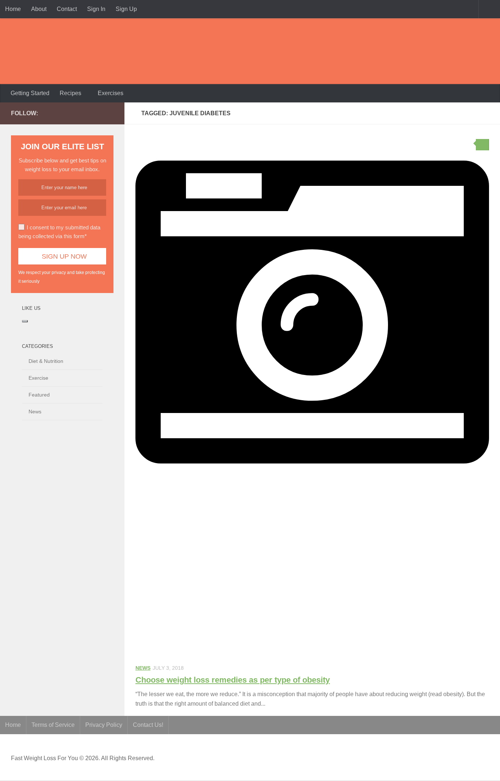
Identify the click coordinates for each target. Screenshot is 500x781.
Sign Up (126, 9)
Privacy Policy (103, 725)
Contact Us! (148, 725)
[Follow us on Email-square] (109, 113)
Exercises (110, 93)
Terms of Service (53, 725)
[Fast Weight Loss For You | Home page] (56, 51)
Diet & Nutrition (46, 361)
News (142, 668)
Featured (39, 395)
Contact (67, 9)
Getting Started (30, 93)
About (38, 9)
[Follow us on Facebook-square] (74, 113)
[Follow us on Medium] (85, 113)
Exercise (38, 378)
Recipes (70, 93)
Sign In (96, 9)
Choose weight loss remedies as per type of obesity (232, 679)
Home (13, 9)
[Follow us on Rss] (97, 113)
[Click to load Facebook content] (25, 321)
